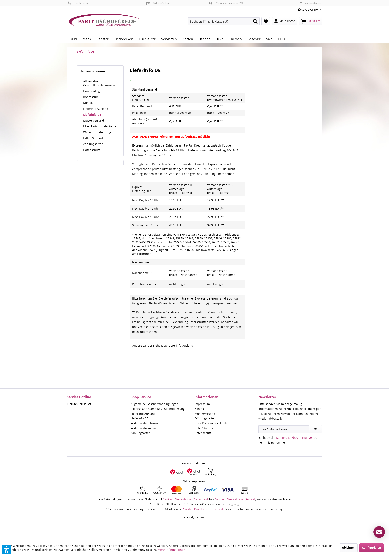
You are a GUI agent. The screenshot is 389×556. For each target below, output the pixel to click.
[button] (6, 549)
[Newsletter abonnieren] (315, 429)
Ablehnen (348, 548)
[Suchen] (255, 21)
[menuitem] (308, 9)
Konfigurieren (371, 548)
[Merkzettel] (265, 21)
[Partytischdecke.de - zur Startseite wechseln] (104, 23)
